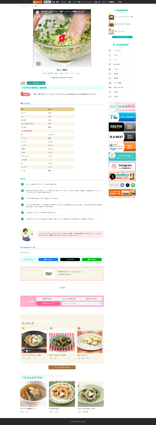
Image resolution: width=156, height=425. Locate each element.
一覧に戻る (62, 287)
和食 (51, 358)
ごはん (116, 55)
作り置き (29, 358)
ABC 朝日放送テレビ (37, 2)
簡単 (55, 358)
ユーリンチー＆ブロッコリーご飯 (124, 17)
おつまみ (56, 412)
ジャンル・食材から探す (69, 299)
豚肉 (56, 73)
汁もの (116, 69)
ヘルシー (35, 358)
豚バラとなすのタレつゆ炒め (122, 24)
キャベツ (78, 73)
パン (115, 60)
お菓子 (116, 92)
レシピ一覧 (117, 51)
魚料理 (116, 78)
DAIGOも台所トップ (25, 6)
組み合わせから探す (91, 299)
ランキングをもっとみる (62, 367)
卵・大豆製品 (118, 83)
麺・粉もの (117, 64)
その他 (116, 97)
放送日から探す (47, 299)
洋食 (79, 358)
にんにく (67, 73)
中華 (44, 73)
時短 (88, 358)
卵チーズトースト (119, 31)
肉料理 (116, 74)
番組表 (49, 2)
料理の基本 (50, 73)
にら (72, 73)
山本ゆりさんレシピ (48, 303)
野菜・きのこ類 (118, 87)
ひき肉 (61, 73)
